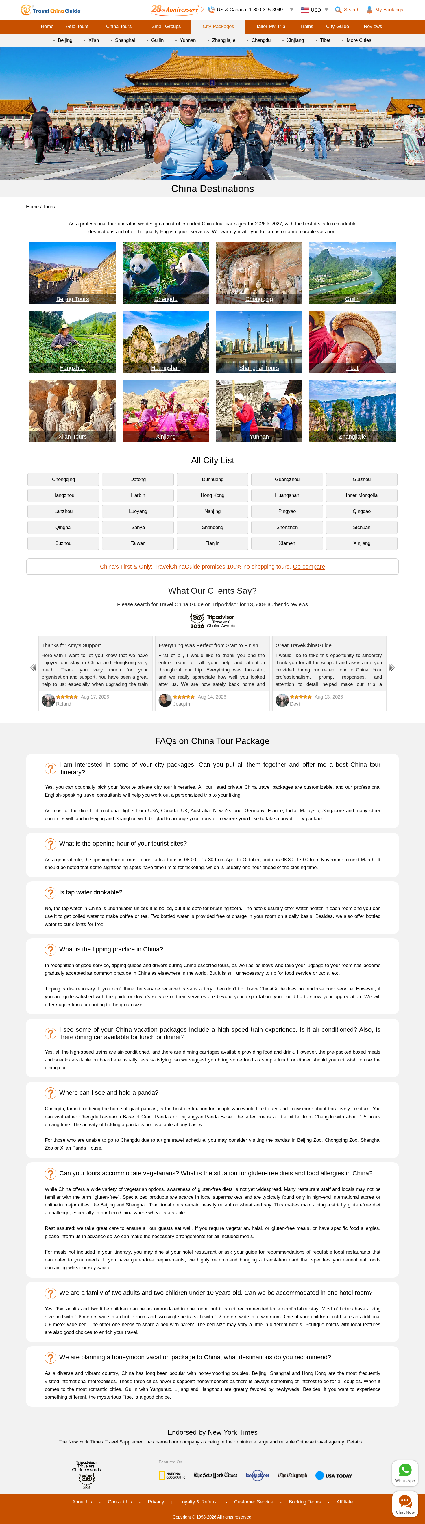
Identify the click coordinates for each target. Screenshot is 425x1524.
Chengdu (261, 40)
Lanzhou (63, 511)
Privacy (156, 1502)
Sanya (138, 527)
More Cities (359, 40)
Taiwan (138, 543)
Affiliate (345, 1502)
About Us (82, 1502)
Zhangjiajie (223, 40)
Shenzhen (287, 527)
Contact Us (120, 1502)
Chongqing (63, 479)
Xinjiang (295, 40)
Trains (306, 26)
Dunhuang (212, 479)
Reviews (373, 26)
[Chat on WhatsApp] (405, 1473)
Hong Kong (212, 495)
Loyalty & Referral (199, 1502)
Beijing (65, 40)
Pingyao (287, 511)
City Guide (337, 26)
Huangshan (287, 495)
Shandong (212, 527)
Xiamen (287, 543)
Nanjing (212, 511)
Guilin (157, 40)
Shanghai (125, 40)
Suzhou (63, 543)
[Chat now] (405, 1504)
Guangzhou (287, 479)
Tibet (325, 40)
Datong (138, 479)
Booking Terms (305, 1502)
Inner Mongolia (362, 495)
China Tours (119, 26)
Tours (49, 206)
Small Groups (166, 26)
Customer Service (253, 1502)
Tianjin (212, 543)
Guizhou (362, 479)
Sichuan (361, 527)
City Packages (218, 26)
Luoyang (138, 511)
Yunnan (188, 40)
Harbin (138, 495)
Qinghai (63, 527)
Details (354, 1442)
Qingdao (362, 511)
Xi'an (93, 40)
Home (47, 26)
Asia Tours (77, 26)
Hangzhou (63, 495)
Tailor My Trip (270, 26)
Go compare (309, 566)
